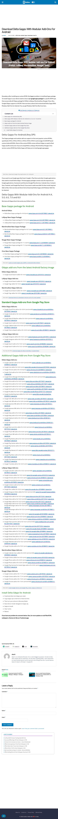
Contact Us (23, 812)
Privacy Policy (31, 812)
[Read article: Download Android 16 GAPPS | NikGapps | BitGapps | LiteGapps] (5, 675)
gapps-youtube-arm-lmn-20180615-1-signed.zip (41, 546)
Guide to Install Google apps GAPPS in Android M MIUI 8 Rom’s (24, 262)
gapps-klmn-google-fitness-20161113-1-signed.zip (38, 391)
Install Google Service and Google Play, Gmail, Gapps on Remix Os (25, 588)
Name (4, 710)
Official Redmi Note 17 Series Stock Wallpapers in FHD (16, 746)
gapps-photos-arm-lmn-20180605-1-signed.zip (40, 516)
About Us (18, 812)
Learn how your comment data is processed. (33, 728)
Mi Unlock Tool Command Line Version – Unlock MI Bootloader (17, 742)
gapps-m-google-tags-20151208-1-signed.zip (34, 293)
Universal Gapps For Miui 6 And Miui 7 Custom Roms (25, 350)
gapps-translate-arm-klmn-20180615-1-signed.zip (42, 464)
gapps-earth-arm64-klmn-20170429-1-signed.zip (40, 389)
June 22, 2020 (11, 35)
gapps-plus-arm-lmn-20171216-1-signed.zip (37, 526)
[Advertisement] (29, 16)
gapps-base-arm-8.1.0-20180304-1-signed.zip (40, 254)
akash (4, 35)
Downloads (30, 35)
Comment (5, 691)
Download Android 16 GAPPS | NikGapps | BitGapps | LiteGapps (16, 674)
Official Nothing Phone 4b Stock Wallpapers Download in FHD (17, 752)
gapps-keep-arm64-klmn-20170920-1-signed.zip (40, 415)
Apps (26, 35)
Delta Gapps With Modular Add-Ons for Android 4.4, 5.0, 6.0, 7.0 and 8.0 (22, 119)
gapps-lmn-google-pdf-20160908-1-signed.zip (41, 514)
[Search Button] (55, 2)
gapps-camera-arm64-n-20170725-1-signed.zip (42, 576)
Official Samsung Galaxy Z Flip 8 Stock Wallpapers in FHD (17, 744)
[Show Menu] (2, 2)
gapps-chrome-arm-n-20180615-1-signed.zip (39, 579)
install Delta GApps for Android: (14, 130)
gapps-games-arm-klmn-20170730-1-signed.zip (42, 443)
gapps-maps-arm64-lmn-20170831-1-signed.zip (40, 503)
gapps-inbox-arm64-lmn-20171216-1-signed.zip (40, 499)
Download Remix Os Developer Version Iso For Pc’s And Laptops (25, 297)
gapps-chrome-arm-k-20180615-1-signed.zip (39, 370)
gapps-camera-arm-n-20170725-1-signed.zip (39, 574)
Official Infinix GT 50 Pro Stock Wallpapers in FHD (15, 748)
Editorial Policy (38, 812)
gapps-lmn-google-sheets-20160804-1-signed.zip (40, 529)
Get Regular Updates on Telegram (29, 110)
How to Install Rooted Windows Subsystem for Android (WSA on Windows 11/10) (43, 675)
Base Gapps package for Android (12, 121)
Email (4, 717)
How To (35, 35)
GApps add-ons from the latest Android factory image (18, 123)
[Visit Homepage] (26, 2)
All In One (18, 35)
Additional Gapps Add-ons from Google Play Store (17, 128)
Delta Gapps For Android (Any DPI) (13, 116)
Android (22, 35)
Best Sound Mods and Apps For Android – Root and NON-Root (17, 750)
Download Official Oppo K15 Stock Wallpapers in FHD (16, 740)
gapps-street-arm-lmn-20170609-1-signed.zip (42, 536)
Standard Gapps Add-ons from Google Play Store (16, 125)
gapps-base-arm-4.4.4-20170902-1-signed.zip (41, 213)
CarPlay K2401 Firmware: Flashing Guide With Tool (15, 738)
